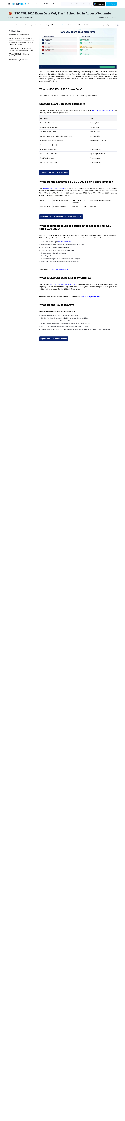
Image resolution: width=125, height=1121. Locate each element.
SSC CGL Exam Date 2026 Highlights (20, 38)
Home (11, 17)
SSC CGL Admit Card (64, 242)
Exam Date (62, 25)
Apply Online (33, 25)
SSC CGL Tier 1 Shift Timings (54, 188)
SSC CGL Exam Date (27, 17)
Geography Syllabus (106, 25)
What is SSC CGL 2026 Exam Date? (20, 34)
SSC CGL (17, 17)
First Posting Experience (91, 25)
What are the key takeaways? (18, 60)
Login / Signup (111, 4)
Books (42, 25)
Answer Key (23, 25)
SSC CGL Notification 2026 (102, 110)
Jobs (116, 25)
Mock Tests (47, 4)
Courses (39, 4)
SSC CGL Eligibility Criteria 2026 (62, 284)
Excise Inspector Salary (74, 25)
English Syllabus (51, 25)
